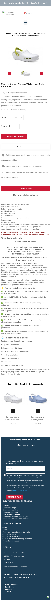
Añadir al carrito (14, 136)
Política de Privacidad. (20, 490)
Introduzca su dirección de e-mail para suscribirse (24, 462)
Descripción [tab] (25, 188)
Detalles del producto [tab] (25, 194)
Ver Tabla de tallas (25, 147)
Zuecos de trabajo (19, 110)
